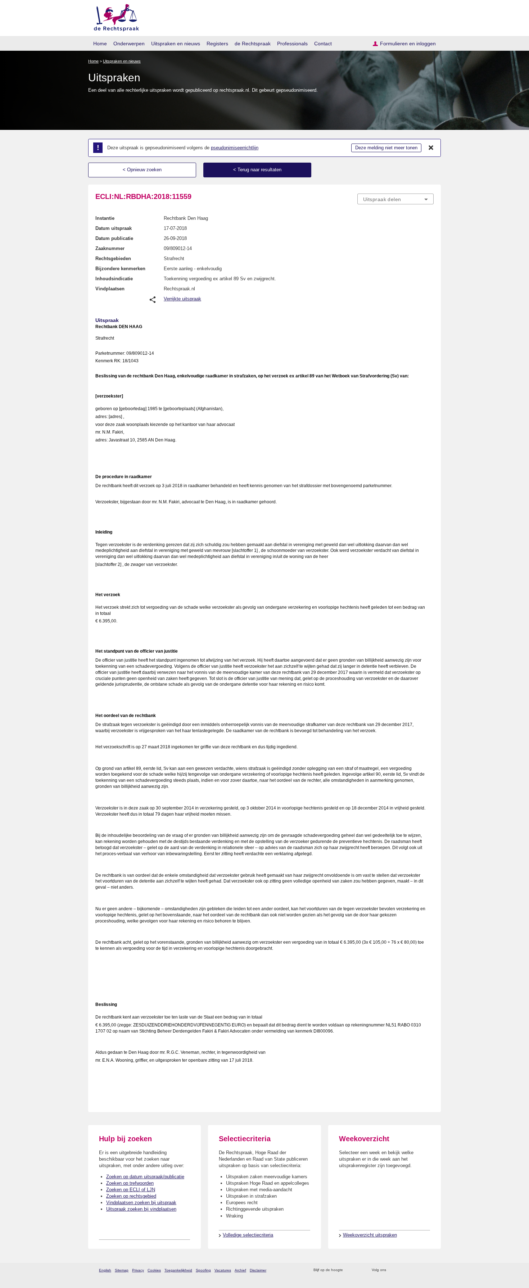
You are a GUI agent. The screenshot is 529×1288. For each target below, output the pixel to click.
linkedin (420, 1270)
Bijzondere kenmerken (120, 268)
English (105, 1270)
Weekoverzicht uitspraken (370, 1235)
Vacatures (222, 1270)
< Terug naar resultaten (257, 169)
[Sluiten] (431, 148)
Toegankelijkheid (178, 1270)
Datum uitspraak (113, 228)
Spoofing (203, 1270)
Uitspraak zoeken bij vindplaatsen (141, 1209)
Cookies (154, 1270)
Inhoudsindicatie (114, 278)
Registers (217, 43)
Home (100, 43)
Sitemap (121, 1270)
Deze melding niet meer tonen (386, 147)
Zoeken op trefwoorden (130, 1183)
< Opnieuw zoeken (142, 169)
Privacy (138, 1270)
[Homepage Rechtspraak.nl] (114, 16)
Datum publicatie (114, 238)
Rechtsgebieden (113, 258)
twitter (392, 1270)
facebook (402, 1270)
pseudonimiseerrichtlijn (234, 147)
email (359, 1270)
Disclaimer (258, 1270)
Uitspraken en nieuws (175, 43)
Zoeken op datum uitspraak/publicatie (145, 1176)
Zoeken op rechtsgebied (131, 1196)
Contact (323, 43)
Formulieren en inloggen (408, 43)
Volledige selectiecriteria (248, 1235)
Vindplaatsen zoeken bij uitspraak (141, 1202)
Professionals (292, 43)
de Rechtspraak (253, 43)
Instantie (104, 218)
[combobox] (395, 199)
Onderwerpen (129, 43)
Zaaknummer (110, 248)
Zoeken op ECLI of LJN (130, 1189)
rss (349, 1270)
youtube (430, 1270)
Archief (240, 1270)
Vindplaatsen (110, 288)
